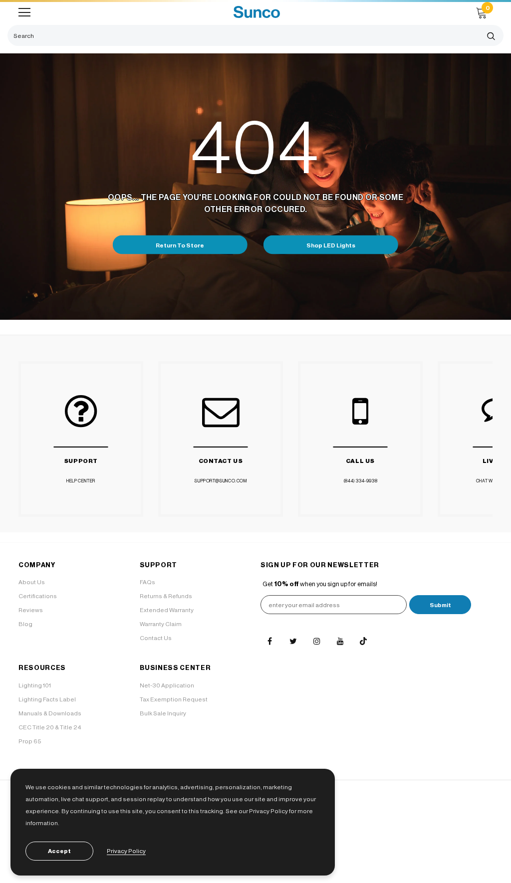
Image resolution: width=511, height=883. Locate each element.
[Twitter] (293, 641)
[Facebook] (269, 641)
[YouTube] (340, 641)
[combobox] (243, 35)
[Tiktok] (363, 641)
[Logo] (257, 12)
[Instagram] (316, 641)
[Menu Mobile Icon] (24, 12)
